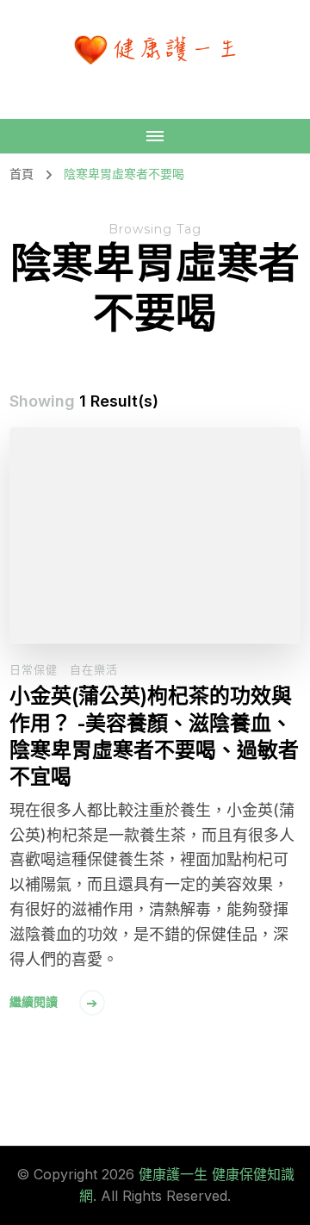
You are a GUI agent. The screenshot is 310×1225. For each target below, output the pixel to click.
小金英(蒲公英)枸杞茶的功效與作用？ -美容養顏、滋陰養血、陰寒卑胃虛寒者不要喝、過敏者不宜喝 (154, 735)
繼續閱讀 (33, 1001)
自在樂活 (94, 669)
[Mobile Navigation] (155, 136)
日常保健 (33, 669)
